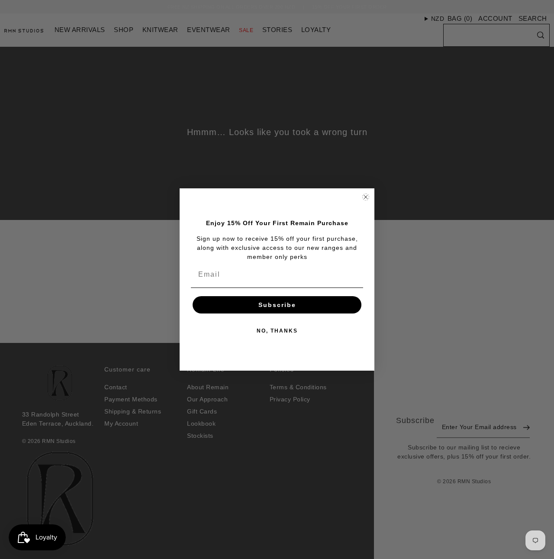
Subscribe (277, 304)
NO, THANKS (277, 331)
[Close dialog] (365, 197)
